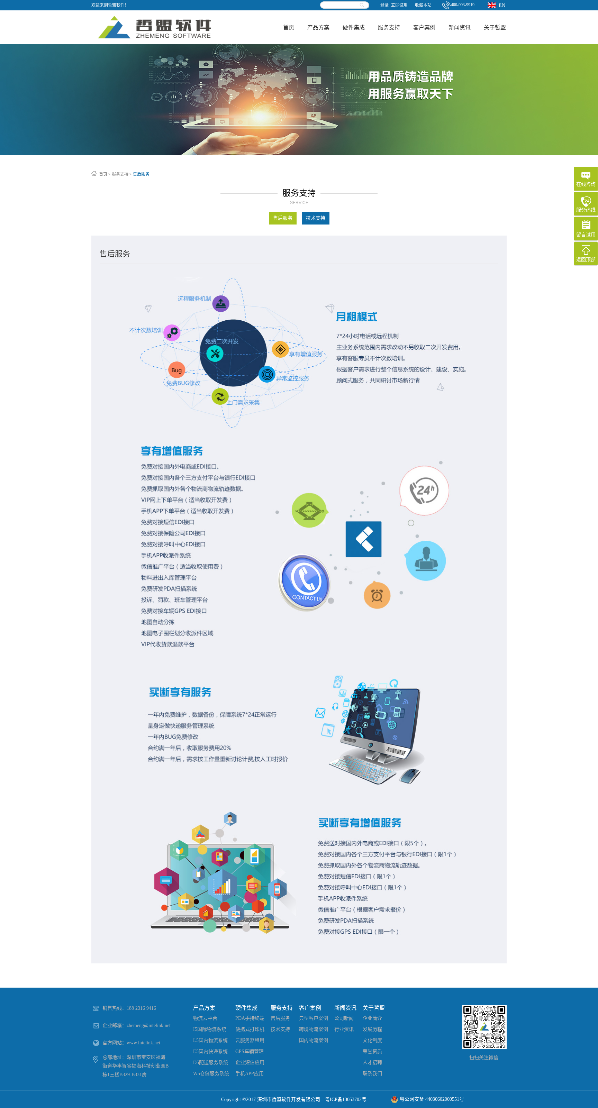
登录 (384, 5)
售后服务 (141, 174)
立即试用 (399, 5)
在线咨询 (586, 184)
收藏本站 (423, 5)
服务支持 (120, 174)
